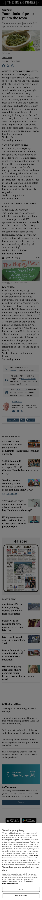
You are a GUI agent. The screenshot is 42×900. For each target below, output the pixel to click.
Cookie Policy (33, 856)
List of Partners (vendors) (11, 883)
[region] (21, 861)
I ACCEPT (21, 889)
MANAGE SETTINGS (21, 896)
